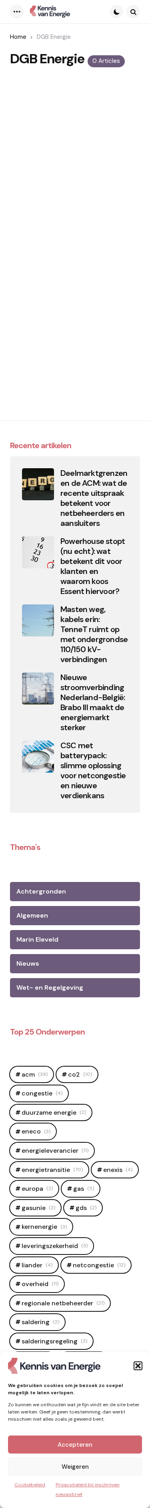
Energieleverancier (55, 1150)
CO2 (80, 1074)
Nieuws (27, 963)
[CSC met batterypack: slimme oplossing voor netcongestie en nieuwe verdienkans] (38, 757)
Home (18, 37)
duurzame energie (54, 1112)
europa (37, 1188)
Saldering (40, 1322)
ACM (35, 1074)
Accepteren (75, 1445)
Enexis (117, 1170)
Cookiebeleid (29, 1485)
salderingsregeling (54, 1341)
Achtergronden (41, 891)
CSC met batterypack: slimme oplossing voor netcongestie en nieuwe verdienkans (93, 771)
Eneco (36, 1131)
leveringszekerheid (55, 1246)
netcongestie (99, 1265)
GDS (86, 1208)
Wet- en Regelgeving (49, 987)
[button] (138, 1366)
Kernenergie (44, 1226)
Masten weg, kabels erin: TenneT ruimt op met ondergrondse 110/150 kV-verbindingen (94, 634)
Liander (37, 1265)
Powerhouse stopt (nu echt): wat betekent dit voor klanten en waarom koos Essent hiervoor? (92, 566)
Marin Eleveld (37, 939)
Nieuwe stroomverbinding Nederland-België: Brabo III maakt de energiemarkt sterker (92, 702)
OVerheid (40, 1284)
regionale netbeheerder (63, 1303)
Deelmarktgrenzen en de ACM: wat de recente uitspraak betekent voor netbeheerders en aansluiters (93, 498)
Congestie (42, 1093)
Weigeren (75, 1467)
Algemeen (32, 915)
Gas (83, 1188)
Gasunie (38, 1208)
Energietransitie (52, 1170)
